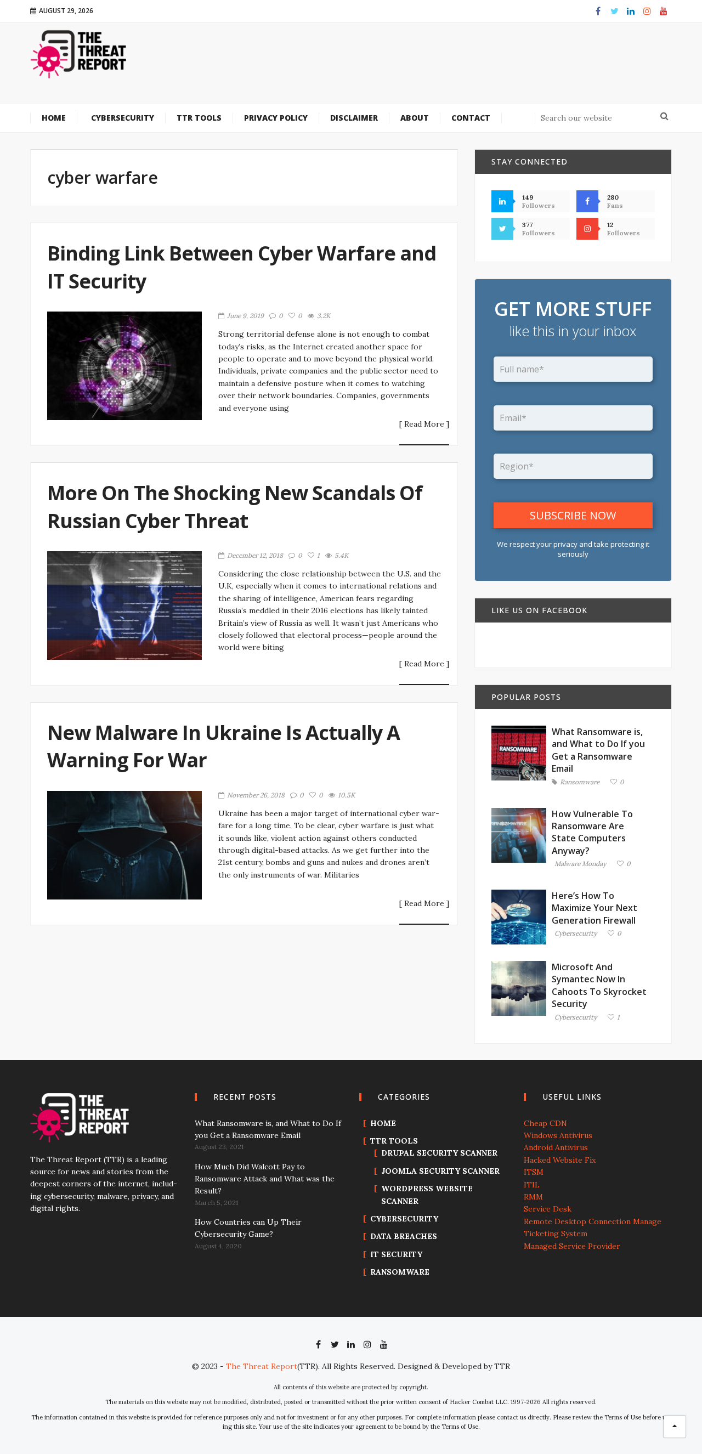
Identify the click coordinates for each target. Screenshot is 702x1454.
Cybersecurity (575, 933)
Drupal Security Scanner (439, 1153)
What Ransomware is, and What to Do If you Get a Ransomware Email (598, 750)
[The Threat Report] (79, 54)
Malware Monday (580, 864)
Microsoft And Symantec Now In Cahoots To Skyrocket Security (599, 985)
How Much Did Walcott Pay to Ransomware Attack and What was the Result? (265, 1179)
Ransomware (579, 782)
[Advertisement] (417, 70)
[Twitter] (614, 11)
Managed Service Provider (572, 1246)
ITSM (534, 1172)
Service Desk (547, 1209)
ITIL (532, 1185)
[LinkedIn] (630, 11)
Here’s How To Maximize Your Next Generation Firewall (594, 908)
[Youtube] (663, 11)
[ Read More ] (424, 424)
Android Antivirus (556, 1147)
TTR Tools (394, 1141)
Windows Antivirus (558, 1135)
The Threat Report (261, 1366)
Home (383, 1123)
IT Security (396, 1254)
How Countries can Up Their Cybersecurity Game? (248, 1228)
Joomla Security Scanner (440, 1171)
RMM (533, 1197)
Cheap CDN (545, 1123)
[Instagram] (647, 11)
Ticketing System (555, 1233)
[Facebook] (598, 11)
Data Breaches (403, 1236)
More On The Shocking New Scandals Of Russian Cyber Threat (234, 506)
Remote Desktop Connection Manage (592, 1221)
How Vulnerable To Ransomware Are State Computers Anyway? (592, 832)
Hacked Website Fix (560, 1160)
